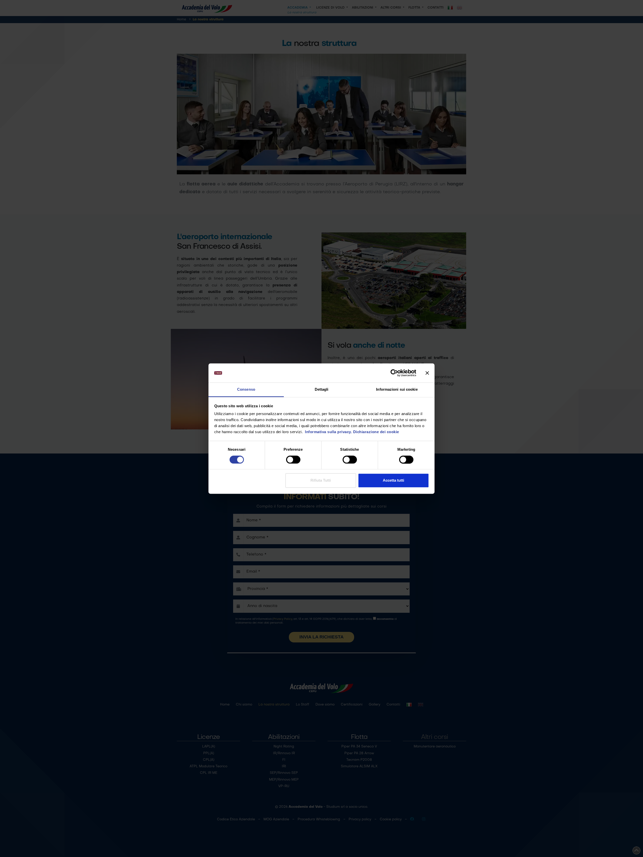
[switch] (293, 460)
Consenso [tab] (246, 389)
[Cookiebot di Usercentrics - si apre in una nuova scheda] (394, 373)
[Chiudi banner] (427, 373)
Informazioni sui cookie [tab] (396, 389)
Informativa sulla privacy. (328, 432)
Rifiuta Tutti (320, 480)
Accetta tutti (393, 480)
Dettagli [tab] (322, 389)
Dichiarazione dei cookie (376, 432)
